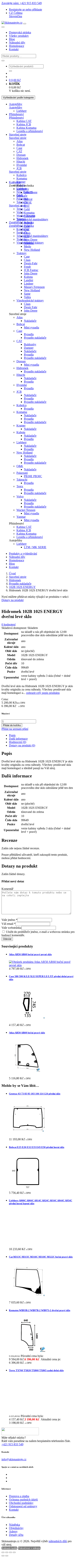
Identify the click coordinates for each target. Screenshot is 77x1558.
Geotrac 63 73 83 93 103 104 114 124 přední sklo (34, 1093)
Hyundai (21, 165)
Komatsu (21, 178)
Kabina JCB (23, 124)
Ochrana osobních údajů (23, 1499)
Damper (28, 347)
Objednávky (16, 1528)
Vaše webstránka (11, 927)
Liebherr (21, 110)
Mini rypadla (31, 327)
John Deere (30, 192)
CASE (28, 202)
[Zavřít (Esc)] (14, 1552)
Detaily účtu (16, 1534)
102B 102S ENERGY (22, 587)
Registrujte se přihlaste (25, 9)
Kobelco (21, 175)
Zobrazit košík (9, 1548)
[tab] (42, 735)
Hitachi (20, 161)
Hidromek (22, 158)
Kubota (28, 276)
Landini (28, 280)
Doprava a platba (19, 1496)
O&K (19, 466)
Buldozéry (30, 344)
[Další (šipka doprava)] (6, 1555)
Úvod (12, 573)
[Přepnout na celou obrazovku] (6, 1552)
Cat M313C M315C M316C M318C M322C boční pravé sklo (41, 1256)
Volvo (20, 212)
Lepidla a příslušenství (29, 131)
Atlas (19, 141)
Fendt (27, 266)
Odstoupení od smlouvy (23, 1506)
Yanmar (21, 516)
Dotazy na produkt (12, 600)
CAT (19, 151)
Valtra (27, 297)
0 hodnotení (8, 624)
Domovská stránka (20, 32)
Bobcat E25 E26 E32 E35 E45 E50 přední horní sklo (36, 1147)
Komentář (7, 888)
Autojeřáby (15, 104)
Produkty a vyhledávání (23, 553)
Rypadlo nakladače (35, 337)
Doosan (21, 154)
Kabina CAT (24, 121)
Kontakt (14, 49)
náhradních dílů (58, 1541)
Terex (19, 208)
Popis (12, 735)
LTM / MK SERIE (35, 547)
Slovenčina (15, 16)
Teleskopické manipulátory (32, 235)
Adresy (13, 1531)
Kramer (20, 181)
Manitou (29, 243)
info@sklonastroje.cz (13, 1459)
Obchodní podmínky (21, 1502)
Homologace (16, 45)
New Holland (32, 249)
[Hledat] (2, 60)
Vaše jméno (9, 919)
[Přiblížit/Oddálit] (2, 1552)
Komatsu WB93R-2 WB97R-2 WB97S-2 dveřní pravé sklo (39, 1310)
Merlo (27, 246)
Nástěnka (14, 1524)
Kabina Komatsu (26, 127)
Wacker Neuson (25, 510)
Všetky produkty (19, 35)
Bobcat (20, 144)
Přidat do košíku (12, 725)
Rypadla (29, 334)
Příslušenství (16, 114)
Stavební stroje (17, 134)
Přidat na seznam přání (14, 728)
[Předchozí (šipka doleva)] (2, 1555)
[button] (15, 12)
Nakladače (30, 320)
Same (27, 293)
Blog (12, 39)
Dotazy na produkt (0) (22, 745)
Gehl (27, 209)
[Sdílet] (10, 1552)
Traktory (21, 253)
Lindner (28, 283)
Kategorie (15, 182)
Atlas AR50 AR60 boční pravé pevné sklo (30, 954)
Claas (27, 232)
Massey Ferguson (34, 287)
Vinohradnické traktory (30, 300)
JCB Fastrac (31, 270)
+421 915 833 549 (12, 1444)
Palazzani (22, 198)
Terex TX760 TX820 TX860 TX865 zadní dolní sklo (36, 1370)
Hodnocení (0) (17, 742)
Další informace (18, 738)
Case (19, 148)
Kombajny (22, 229)
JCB (19, 168)
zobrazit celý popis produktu (43, 692)
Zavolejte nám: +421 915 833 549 (21, 3)
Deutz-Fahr (30, 263)
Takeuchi (29, 216)
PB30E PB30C (33, 476)
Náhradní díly (17, 42)
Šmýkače (21, 195)
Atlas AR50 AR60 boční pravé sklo (27, 1032)
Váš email (8, 923)
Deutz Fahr (30, 307)
